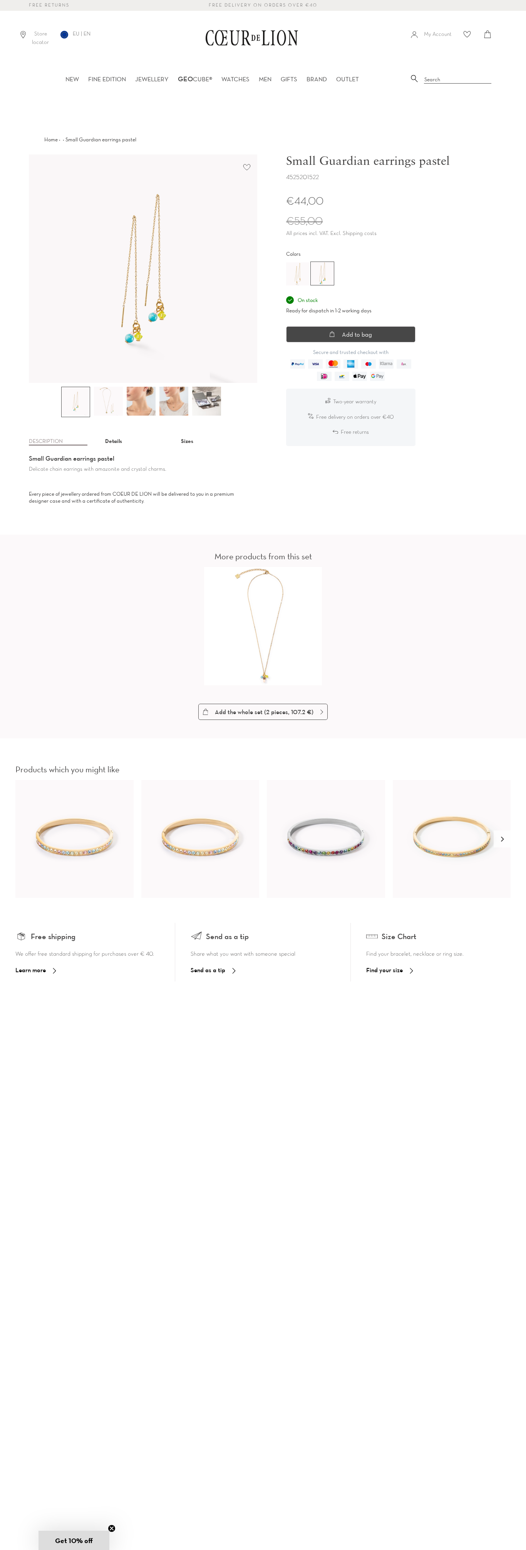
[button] (502, 838)
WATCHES (235, 79)
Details (113, 441)
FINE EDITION (107, 79)
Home (51, 139)
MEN (265, 79)
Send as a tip (208, 970)
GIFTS (289, 79)
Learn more (30, 970)
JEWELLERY (152, 79)
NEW (72, 79)
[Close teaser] (112, 1528)
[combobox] (458, 80)
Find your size (384, 970)
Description (46, 441)
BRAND (317, 79)
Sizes (187, 441)
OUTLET (347, 79)
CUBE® (195, 79)
